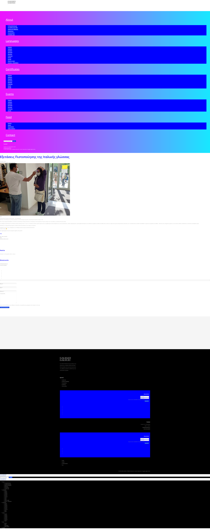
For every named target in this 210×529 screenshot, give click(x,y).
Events (7, 162)
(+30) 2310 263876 (3, 265)
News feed (13, 162)
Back (1, 216)
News (10, 162)
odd (31, 149)
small (29, 149)
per (0, 236)
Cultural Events (3, 162)
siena (3, 236)
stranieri (5, 236)
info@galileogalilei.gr (7, 148)
